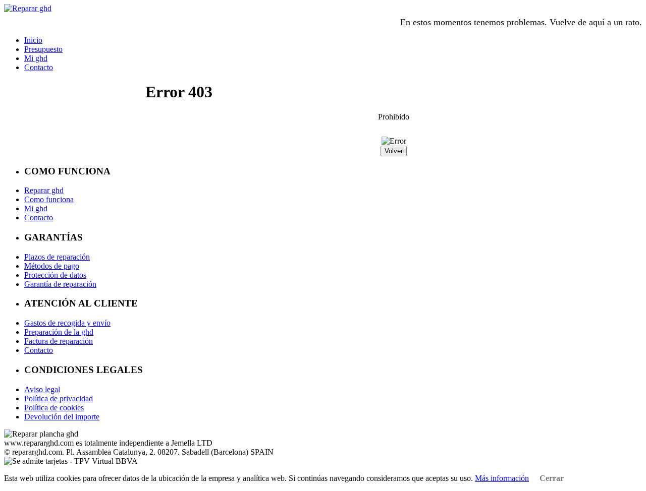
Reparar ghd (44, 190)
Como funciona (49, 199)
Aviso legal (42, 389)
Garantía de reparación (60, 284)
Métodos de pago (51, 266)
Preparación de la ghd (58, 332)
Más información (502, 478)
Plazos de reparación (57, 257)
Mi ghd (35, 58)
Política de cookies (54, 407)
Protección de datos (55, 275)
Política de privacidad (58, 398)
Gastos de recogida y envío (67, 323)
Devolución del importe (61, 416)
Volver (394, 151)
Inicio (33, 40)
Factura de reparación (58, 341)
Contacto (38, 67)
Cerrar (550, 478)
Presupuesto (43, 49)
